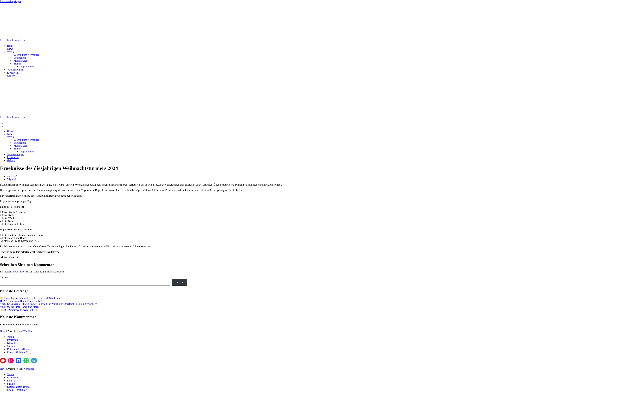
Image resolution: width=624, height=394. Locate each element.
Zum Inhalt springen (10, 1)
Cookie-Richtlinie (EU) (19, 352)
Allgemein (11, 179)
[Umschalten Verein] (57, 137)
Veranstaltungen (15, 69)
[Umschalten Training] (57, 148)
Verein (10, 336)
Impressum (12, 339)
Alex (13, 176)
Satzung (11, 346)
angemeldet (18, 271)
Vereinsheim (20, 57)
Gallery (11, 75)
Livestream (13, 72)
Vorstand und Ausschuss (26, 54)
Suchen (4, 277)
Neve (3, 331)
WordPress (28, 331)
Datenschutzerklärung (18, 349)
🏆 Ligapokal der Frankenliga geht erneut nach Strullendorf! (31, 298)
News (10, 48)
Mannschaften (21, 60)
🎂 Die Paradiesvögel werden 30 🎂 (19, 310)
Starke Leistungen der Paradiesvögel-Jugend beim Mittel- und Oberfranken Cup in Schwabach (48, 304)
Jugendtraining (27, 66)
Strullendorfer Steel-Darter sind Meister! (20, 306)
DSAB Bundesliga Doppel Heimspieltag (21, 301)
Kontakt (11, 343)
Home (10, 45)
